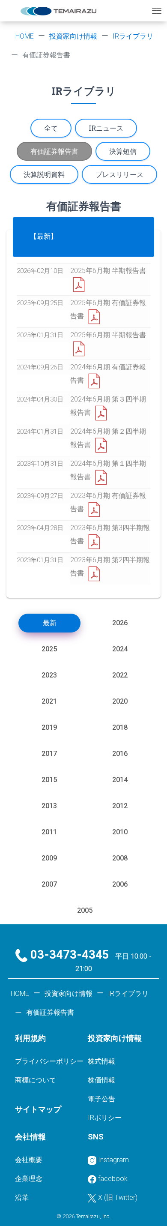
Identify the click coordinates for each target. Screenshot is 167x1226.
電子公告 (101, 1099)
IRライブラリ (133, 36)
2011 (49, 832)
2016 (120, 753)
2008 (120, 858)
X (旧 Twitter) (117, 1197)
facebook (113, 1179)
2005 (84, 910)
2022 (120, 675)
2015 (49, 780)
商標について (35, 1080)
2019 (49, 727)
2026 (120, 623)
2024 (120, 649)
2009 (49, 858)
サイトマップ (38, 1109)
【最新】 (43, 236)
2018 (120, 727)
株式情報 (101, 1061)
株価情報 (101, 1080)
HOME (24, 36)
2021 (49, 701)
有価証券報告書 (54, 151)
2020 (120, 701)
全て (51, 127)
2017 (49, 753)
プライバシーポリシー (49, 1061)
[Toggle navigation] (156, 11)
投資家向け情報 (73, 36)
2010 (120, 832)
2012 (120, 806)
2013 (49, 806)
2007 (49, 884)
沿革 (22, 1197)
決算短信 (123, 151)
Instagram (113, 1160)
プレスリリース (119, 174)
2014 (120, 780)
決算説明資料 (44, 174)
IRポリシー (105, 1118)
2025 (49, 649)
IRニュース (106, 127)
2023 (49, 675)
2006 (120, 884)
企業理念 (28, 1179)
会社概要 (28, 1160)
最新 (50, 623)
